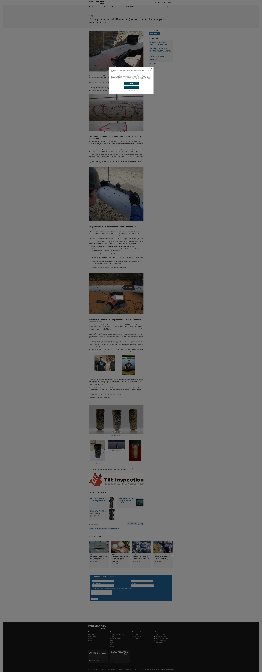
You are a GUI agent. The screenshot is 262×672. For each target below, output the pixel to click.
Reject (131, 87)
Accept (131, 83)
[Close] (151, 68)
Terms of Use (123, 79)
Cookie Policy (116, 79)
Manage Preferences (131, 90)
